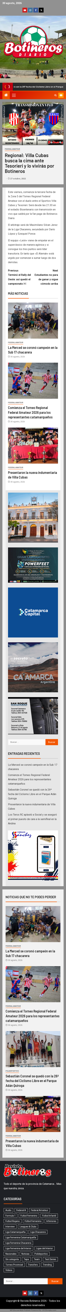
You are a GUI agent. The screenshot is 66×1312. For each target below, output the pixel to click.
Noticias (25, 1254)
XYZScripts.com (49, 1310)
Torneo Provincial (14, 1264)
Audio (8, 1210)
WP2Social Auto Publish (20, 1310)
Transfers (33, 1264)
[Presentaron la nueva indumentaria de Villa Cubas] (33, 446)
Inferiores (51, 1221)
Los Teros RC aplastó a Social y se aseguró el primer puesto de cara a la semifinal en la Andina (32, 819)
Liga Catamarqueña (15, 1232)
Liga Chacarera (38, 1232)
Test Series (50, 1259)
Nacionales (10, 1254)
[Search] (56, 95)
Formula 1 (10, 1215)
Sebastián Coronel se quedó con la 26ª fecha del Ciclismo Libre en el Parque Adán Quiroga (32, 794)
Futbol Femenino (29, 1215)
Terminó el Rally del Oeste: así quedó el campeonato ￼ (19, 277)
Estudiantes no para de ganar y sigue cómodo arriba (46, 277)
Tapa (26, 1259)
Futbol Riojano (12, 1221)
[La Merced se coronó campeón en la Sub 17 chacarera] (33, 321)
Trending (47, 1264)
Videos (8, 1270)
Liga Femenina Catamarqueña (20, 1237)
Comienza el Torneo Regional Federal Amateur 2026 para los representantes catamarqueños (30, 412)
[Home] (6, 95)
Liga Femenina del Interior (18, 1248)
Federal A (21, 1210)
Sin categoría (12, 1259)
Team (37, 1259)
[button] (13, 95)
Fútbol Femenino (33, 1221)
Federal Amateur (12, 149)
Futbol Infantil (49, 1215)
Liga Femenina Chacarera (18, 1243)
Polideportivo (12, 1071)
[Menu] (13, 95)
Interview (10, 1226)
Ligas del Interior (44, 1248)
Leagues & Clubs (28, 1226)
